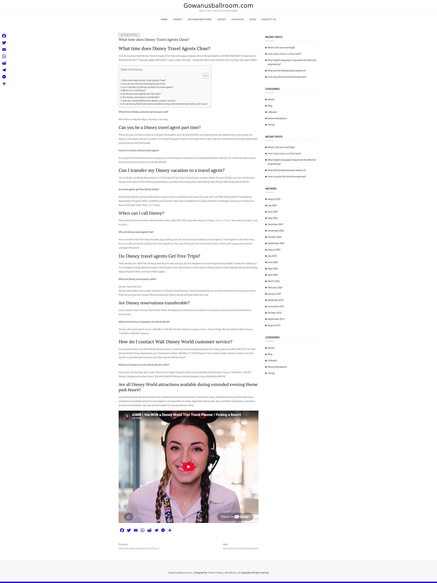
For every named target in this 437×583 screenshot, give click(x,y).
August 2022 (274, 199)
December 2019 (275, 300)
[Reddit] (4, 63)
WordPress (230, 572)
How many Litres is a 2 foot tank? (284, 53)
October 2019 (274, 312)
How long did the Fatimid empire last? (287, 76)
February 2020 (275, 287)
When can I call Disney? (134, 90)
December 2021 (275, 224)
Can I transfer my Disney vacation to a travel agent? (148, 87)
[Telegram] (4, 70)
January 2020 (274, 293)
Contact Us (269, 19)
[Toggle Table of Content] (204, 76)
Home (164, 19)
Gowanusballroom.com (218, 5)
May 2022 (272, 217)
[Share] (4, 83)
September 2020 (276, 243)
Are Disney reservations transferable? (141, 97)
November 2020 (276, 230)
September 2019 (276, 319)
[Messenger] (4, 76)
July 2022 (272, 205)
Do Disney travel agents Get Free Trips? (142, 93)
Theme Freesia (215, 572)
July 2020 (272, 255)
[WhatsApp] (4, 56)
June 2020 (273, 262)
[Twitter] (4, 42)
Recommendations (200, 19)
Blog (253, 19)
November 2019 (276, 306)
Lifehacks (238, 19)
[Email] (4, 49)
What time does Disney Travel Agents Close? (154, 39)
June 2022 (273, 211)
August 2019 (274, 325)
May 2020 (272, 268)
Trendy (177, 19)
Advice (221, 19)
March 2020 (273, 281)
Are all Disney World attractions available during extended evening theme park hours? (165, 103)
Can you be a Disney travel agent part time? (144, 83)
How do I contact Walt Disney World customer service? (149, 100)
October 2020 (274, 236)
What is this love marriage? (281, 47)
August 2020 (274, 249)
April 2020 (273, 274)
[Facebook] (4, 35)
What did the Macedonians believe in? (287, 70)
